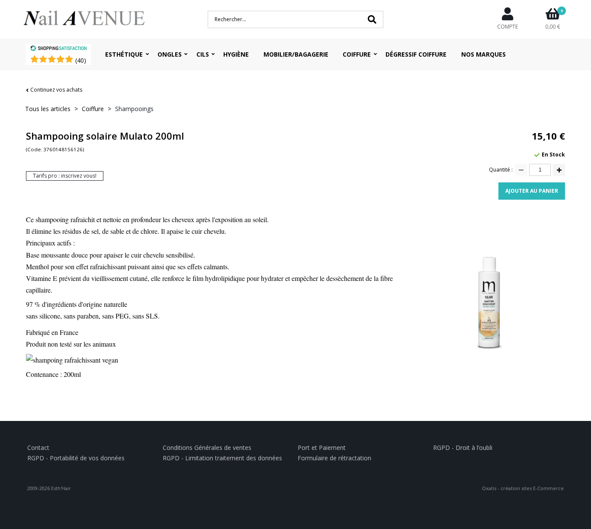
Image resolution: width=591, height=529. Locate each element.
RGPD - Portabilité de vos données (76, 458)
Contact (38, 447)
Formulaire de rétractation (334, 458)
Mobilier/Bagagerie (295, 54)
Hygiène (236, 54)
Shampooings (134, 109)
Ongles (169, 54)
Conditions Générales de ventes (207, 447)
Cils (202, 54)
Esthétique (124, 54)
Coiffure (357, 54)
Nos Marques (483, 54)
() (80, 60)
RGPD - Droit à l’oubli (462, 447)
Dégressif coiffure (415, 54)
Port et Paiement (322, 447)
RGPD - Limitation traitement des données (222, 458)
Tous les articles (48, 109)
